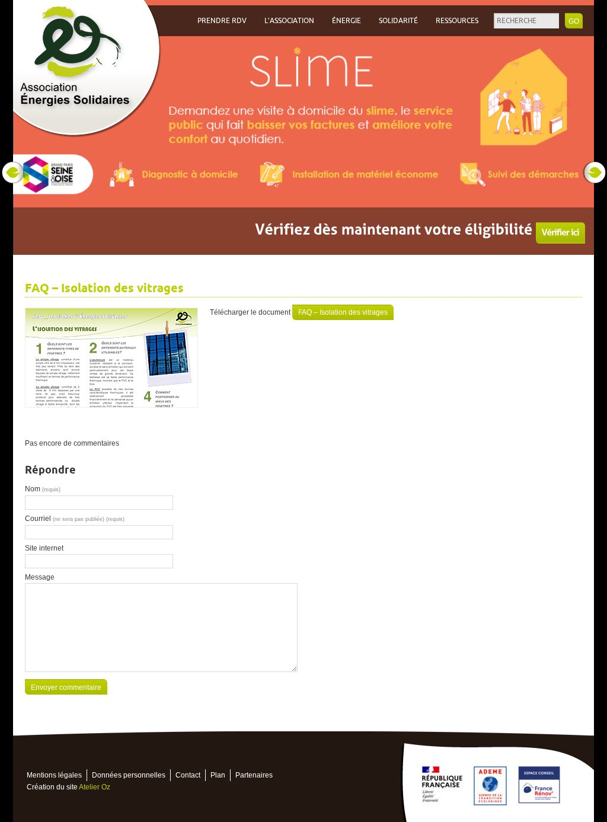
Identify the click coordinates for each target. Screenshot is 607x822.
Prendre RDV (222, 21)
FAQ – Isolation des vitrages (343, 312)
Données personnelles (128, 775)
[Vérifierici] (560, 233)
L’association (289, 21)
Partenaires (254, 775)
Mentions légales (54, 775)
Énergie (346, 21)
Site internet (44, 548)
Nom (42, 489)
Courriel (74, 518)
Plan (217, 775)
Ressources (457, 21)
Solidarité (398, 21)
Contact (187, 775)
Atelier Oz (94, 787)
